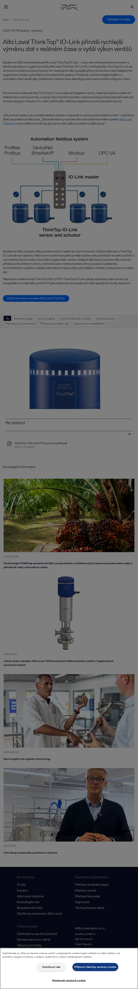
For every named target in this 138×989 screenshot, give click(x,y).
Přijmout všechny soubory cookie (95, 967)
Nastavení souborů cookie (69, 980)
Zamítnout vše (51, 967)
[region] (69, 968)
